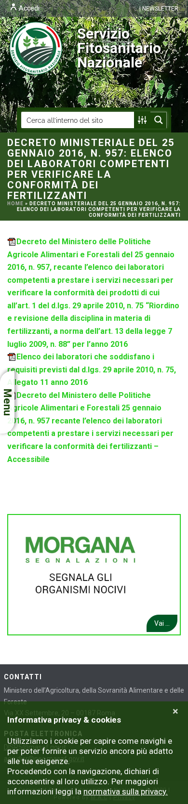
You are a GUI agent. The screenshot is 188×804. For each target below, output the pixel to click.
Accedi (28, 8)
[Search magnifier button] (158, 120)
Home (15, 203)
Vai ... (162, 623)
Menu (7, 402)
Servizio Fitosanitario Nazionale (119, 48)
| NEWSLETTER (158, 8)
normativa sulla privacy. (125, 791)
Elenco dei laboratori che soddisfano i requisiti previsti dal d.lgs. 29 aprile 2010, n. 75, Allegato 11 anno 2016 (91, 369)
